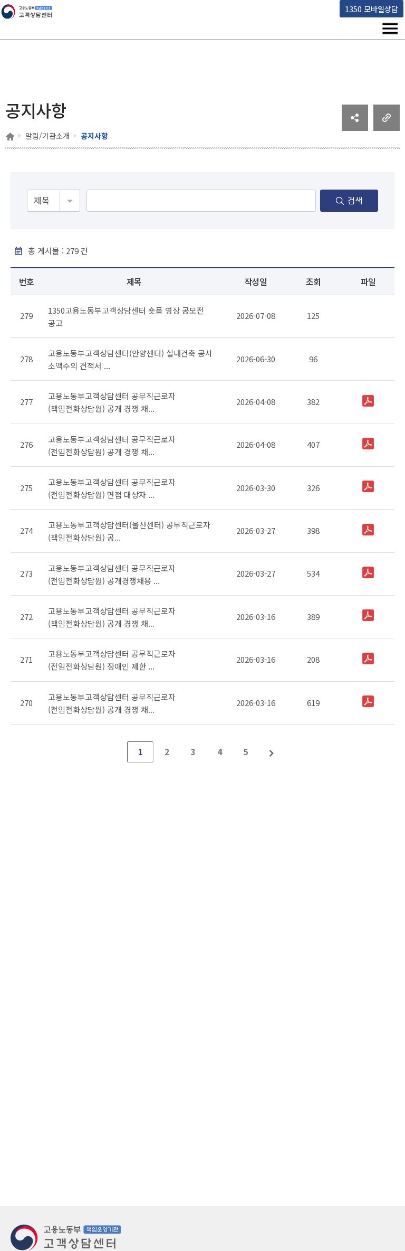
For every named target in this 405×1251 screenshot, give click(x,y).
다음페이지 (272, 752)
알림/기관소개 (47, 135)
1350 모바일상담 (371, 8)
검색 (355, 200)
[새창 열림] (355, 127)
